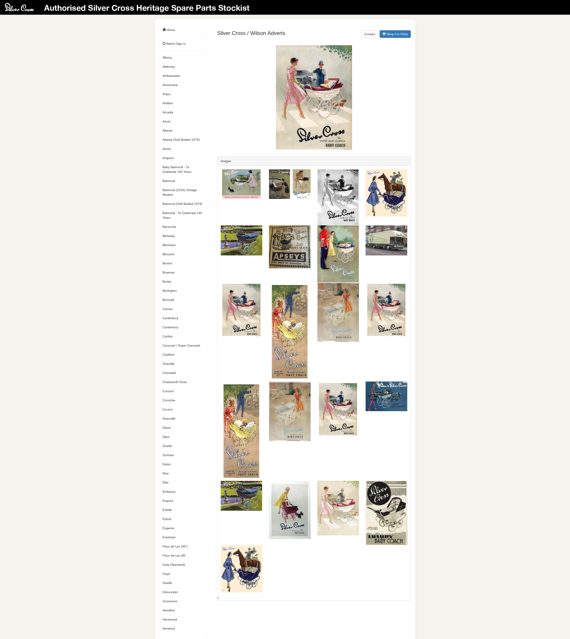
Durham (168, 455)
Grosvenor (170, 601)
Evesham (169, 537)
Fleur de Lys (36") (175, 546)
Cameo (168, 309)
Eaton (167, 464)
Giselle (167, 583)
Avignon (168, 158)
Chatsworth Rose (175, 382)
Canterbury (170, 318)
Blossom (169, 254)
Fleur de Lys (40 (174, 555)
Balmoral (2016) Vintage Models (180, 192)
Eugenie (168, 528)
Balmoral (169, 181)
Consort (168, 391)
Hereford (169, 628)
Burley (167, 281)
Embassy (169, 491)
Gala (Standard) (174, 564)
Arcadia (168, 112)
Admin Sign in (176, 43)
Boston (167, 263)
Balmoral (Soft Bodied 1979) (182, 204)
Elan (166, 473)
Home (170, 30)
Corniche (169, 400)
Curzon (168, 409)
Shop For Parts (397, 34)
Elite (166, 482)
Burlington (170, 290)
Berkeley (169, 236)
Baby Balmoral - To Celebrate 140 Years (177, 169)
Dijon (166, 437)
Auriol (167, 149)
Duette (167, 446)
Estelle (167, 510)
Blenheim (169, 245)
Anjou (167, 94)
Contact (369, 34)
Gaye (166, 574)
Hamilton (169, 610)
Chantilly (169, 363)
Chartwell (169, 373)
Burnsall (168, 300)
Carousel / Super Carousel (181, 345)
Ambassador (171, 76)
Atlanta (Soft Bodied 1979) (181, 139)
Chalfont (168, 354)
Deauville (169, 418)
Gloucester (170, 592)
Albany (167, 57)
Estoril (167, 519)
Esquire (168, 500)
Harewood (170, 619)
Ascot (166, 121)
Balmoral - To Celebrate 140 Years (182, 215)
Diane (167, 427)
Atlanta (167, 130)
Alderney (169, 66)
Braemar (169, 272)
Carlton (168, 336)
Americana (170, 85)
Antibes (168, 103)
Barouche (169, 227)
